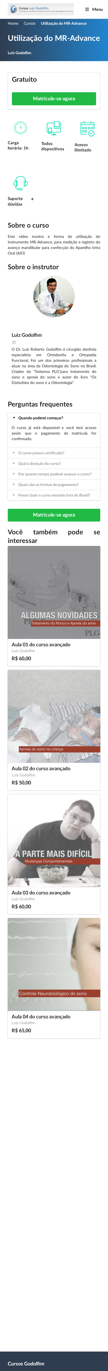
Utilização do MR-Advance (63, 24)
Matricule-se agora (54, 98)
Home (13, 24)
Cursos (29, 24)
